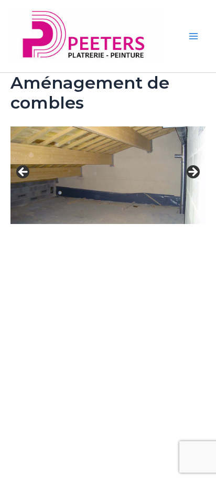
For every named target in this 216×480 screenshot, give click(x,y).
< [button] (23, 172)
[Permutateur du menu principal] (194, 36)
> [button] (192, 172)
